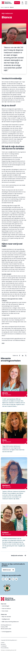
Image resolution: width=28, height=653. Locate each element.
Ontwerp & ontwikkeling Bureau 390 (8, 650)
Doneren (17, 2)
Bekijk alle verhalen (17, 555)
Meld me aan (7, 570)
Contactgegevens (6, 631)
